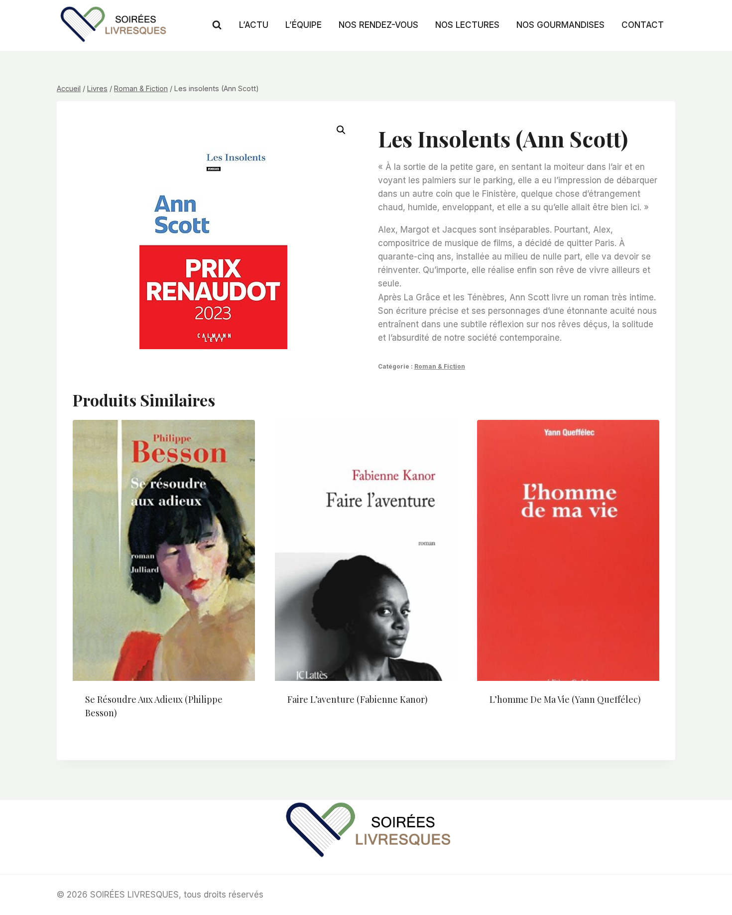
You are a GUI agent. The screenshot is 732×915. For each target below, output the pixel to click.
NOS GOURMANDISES (560, 25)
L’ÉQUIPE (303, 25)
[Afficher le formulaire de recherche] (217, 25)
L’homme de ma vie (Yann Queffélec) (565, 699)
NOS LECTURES (467, 25)
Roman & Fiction (439, 366)
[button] (341, 130)
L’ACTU (253, 25)
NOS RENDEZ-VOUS (378, 25)
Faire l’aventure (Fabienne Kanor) (357, 699)
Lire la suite (312, 732)
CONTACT (642, 25)
